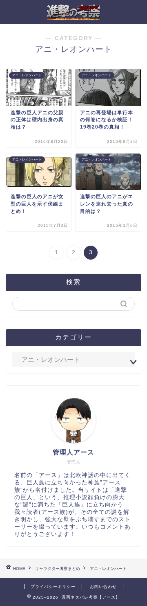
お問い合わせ (103, 586)
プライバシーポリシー (53, 586)
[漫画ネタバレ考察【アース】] (73, 17)
